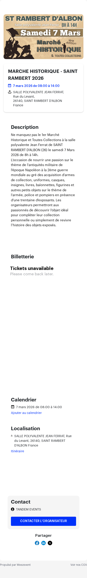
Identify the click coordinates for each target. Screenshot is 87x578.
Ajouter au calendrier (26, 413)
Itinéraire (17, 451)
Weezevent (24, 565)
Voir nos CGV (78, 565)
